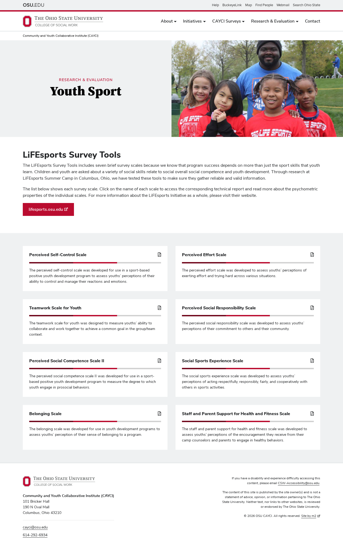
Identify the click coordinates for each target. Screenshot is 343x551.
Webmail (283, 5)
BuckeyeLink (232, 5)
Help (215, 5)
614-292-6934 (35, 535)
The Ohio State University (33, 5)
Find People (264, 5)
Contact (312, 21)
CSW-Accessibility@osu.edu (298, 483)
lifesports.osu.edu (46, 209)
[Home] (63, 21)
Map (248, 5)
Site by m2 (308, 516)
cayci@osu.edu (35, 527)
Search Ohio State (306, 5)
